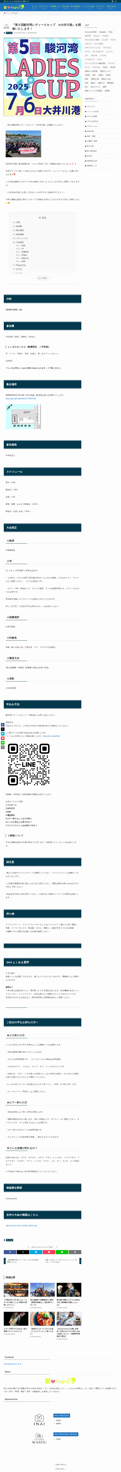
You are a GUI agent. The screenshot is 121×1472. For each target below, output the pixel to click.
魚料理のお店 (92, 161)
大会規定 (20, 242)
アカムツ (96, 36)
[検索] (115, 1)
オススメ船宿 (92, 116)
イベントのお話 (93, 111)
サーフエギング (98, 51)
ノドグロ (103, 55)
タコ (86, 55)
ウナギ (113, 40)
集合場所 (20, 230)
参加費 (19, 226)
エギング (88, 44)
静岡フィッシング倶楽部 (93, 91)
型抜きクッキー (105, 71)
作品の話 (90, 131)
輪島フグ (101, 83)
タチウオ (94, 55)
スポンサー (91, 106)
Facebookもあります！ (14, 1364)
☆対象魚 (23, 255)
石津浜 (108, 75)
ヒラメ (99, 59)
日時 (18, 222)
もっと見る (42, 278)
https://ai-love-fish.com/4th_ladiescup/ (21, 1226)
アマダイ (105, 36)
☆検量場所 (24, 252)
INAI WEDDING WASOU (65, 1434)
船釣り (93, 83)
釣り (86, 87)
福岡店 (58, 1423)
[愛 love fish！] (14, 7)
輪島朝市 (110, 83)
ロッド (87, 67)
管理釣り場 (95, 79)
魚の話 (89, 156)
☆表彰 (22, 261)
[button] (10, 1252)
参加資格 (20, 234)
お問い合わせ (60, 1464)
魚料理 (107, 91)
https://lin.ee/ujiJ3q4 (51, 736)
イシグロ (105, 40)
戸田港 (87, 75)
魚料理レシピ (92, 166)
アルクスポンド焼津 (92, 40)
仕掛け (105, 67)
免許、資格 (91, 136)
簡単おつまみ (106, 79)
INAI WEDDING (61, 1416)
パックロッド (89, 59)
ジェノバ (109, 51)
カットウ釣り (98, 44)
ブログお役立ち (93, 121)
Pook (110, 32)
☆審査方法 (24, 258)
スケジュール (22, 238)
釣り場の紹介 (92, 151)
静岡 (104, 87)
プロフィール (92, 126)
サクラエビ (107, 48)
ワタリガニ (96, 67)
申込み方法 (21, 265)
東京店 (58, 1420)
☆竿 (22, 249)
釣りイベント (95, 87)
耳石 (86, 83)
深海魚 (100, 75)
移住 (86, 79)
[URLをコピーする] (75, 1252)
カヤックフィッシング (92, 48)
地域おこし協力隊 (91, 71)
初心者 (112, 67)
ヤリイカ (111, 63)
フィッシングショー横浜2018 (95, 63)
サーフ (87, 51)
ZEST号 (88, 36)
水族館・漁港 (92, 141)
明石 (94, 75)
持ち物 (19, 273)
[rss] (112, 1)
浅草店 (58, 1439)
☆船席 (22, 245)
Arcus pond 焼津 (90, 32)
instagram (102, 32)
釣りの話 (9, 33)
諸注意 (19, 269)
